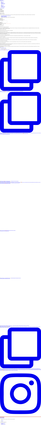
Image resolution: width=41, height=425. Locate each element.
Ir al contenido (1, 0)
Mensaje (1, 22)
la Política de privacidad (8, 23)
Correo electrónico (2, 19)
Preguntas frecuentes (3, 3)
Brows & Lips (2, 2)
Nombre (1, 18)
